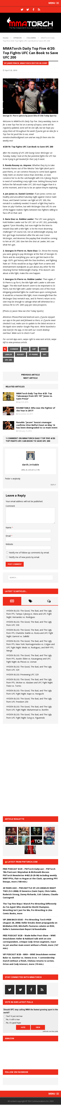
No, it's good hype (13, 1023)
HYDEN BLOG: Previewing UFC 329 (22, 674)
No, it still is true (13, 1019)
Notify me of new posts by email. (24, 557)
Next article (30, 378)
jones (43, 349)
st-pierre (33, 354)
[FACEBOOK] (33, 9)
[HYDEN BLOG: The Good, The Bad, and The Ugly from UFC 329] (24, 840)
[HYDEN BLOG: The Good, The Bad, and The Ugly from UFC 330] (24, 831)
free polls (55, 1031)
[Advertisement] (24, 770)
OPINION (17, 37)
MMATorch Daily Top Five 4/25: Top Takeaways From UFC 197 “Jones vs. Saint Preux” (34, 396)
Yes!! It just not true (14, 1016)
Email (8, 535)
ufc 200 (8, 360)
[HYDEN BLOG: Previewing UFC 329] (36, 840)
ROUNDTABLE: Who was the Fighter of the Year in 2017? (35, 409)
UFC (44, 354)
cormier (14, 349)
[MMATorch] (30, 23)
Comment (10, 506)
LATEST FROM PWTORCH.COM (22, 861)
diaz (25, 349)
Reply (53, 484)
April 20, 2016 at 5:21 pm (30, 470)
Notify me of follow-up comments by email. (29, 552)
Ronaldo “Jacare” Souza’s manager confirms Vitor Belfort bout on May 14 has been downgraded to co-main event (36, 425)
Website (9, 544)
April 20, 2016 (11, 70)
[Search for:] (30, 577)
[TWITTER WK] (27, 9)
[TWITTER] (22, 9)
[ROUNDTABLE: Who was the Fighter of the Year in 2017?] (8, 413)
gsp (34, 349)
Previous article (30, 374)
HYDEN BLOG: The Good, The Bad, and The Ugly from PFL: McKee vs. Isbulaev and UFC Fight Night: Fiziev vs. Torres (29, 682)
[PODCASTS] (39, 9)
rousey (20, 354)
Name (9, 527)
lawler (8, 354)
